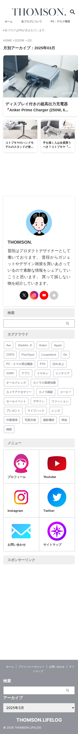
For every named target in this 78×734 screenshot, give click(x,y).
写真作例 (30, 420)
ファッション (60, 401)
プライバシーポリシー (31, 666)
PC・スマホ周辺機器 (19, 364)
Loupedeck (48, 354)
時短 (64, 420)
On (65, 354)
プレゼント (13, 410)
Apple (58, 345)
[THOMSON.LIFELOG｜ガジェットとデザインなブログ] (39, 12)
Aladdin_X (25, 345)
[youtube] (44, 295)
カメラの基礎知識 (44, 382)
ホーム (10, 666)
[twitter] (24, 295)
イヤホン (42, 373)
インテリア (62, 373)
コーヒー (65, 392)
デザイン (38, 401)
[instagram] (34, 295)
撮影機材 (48, 420)
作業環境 (12, 420)
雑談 (9, 429)
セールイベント (16, 401)
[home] (54, 295)
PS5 (42, 364)
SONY (10, 373)
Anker (43, 345)
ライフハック (36, 410)
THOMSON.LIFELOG (39, 720)
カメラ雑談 (46, 392)
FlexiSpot (27, 354)
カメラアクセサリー (19, 392)
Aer (8, 345)
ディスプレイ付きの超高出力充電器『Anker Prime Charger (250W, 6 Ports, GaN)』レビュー (36, 110)
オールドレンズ (16, 382)
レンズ (56, 410)
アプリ (25, 373)
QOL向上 (58, 364)
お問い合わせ (57, 666)
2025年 (19, 40)
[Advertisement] (39, 606)
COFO (10, 354)
